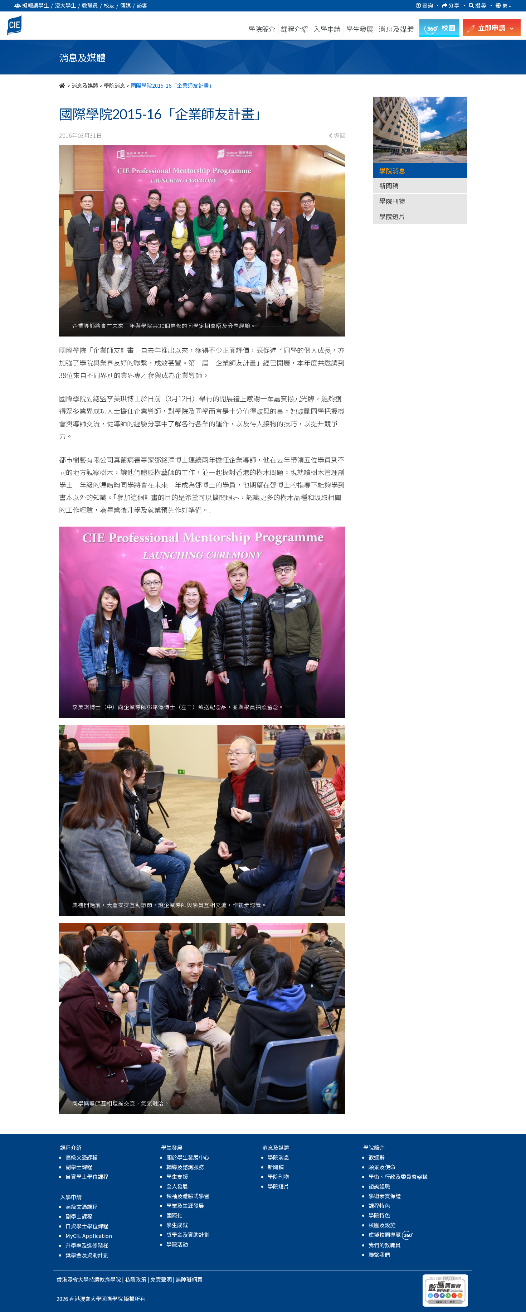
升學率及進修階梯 (86, 1245)
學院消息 (114, 85)
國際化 (174, 1215)
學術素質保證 (385, 1196)
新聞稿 (389, 185)
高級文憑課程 (81, 1157)
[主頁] (62, 85)
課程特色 (379, 1205)
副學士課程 (78, 1167)
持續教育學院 (105, 1279)
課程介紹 (295, 29)
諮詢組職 (379, 1186)
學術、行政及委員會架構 (398, 1176)
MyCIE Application (88, 1235)
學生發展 (359, 29)
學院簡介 (262, 29)
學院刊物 (392, 200)
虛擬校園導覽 (385, 1234)
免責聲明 (161, 1279)
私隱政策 (135, 1279)
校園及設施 (382, 1225)
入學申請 (327, 29)
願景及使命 (382, 1167)
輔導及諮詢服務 (185, 1167)
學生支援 (177, 1176)
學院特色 (379, 1215)
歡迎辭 (377, 1157)
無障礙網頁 (189, 1279)
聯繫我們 (379, 1254)
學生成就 (177, 1225)
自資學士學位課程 (86, 1176)
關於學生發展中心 (187, 1157)
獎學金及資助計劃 (86, 1255)
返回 (338, 135)
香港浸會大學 (73, 1279)
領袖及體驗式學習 (187, 1196)
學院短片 (392, 216)
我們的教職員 (385, 1245)
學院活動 (177, 1244)
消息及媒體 (85, 85)
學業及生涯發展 (185, 1205)
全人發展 (177, 1186)
